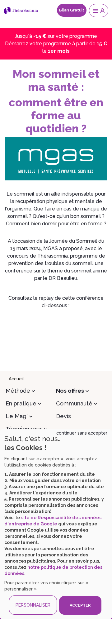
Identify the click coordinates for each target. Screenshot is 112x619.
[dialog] (56, 524)
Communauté (74, 403)
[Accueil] (22, 10)
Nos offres (70, 390)
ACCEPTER (80, 605)
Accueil (16, 378)
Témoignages (24, 429)
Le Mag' (17, 416)
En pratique (21, 403)
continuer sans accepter (81, 433)
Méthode (18, 390)
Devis (63, 416)
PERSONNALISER (33, 605)
